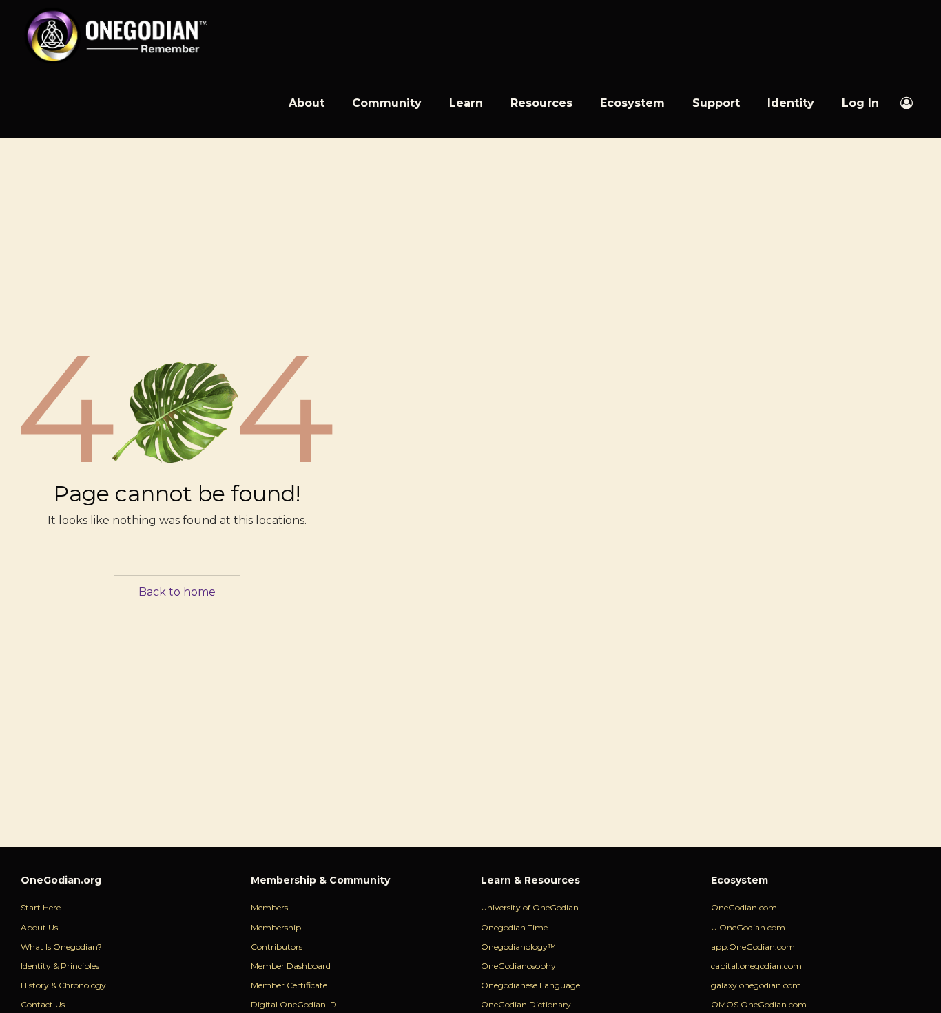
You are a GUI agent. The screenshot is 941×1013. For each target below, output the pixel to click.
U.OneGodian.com (748, 927)
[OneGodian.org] (115, 34)
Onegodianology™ (518, 946)
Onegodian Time (514, 927)
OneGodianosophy (518, 966)
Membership (276, 927)
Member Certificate (289, 985)
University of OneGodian (530, 907)
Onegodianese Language (530, 985)
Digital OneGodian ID (294, 1004)
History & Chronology (63, 985)
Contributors (276, 946)
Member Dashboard (291, 966)
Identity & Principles (60, 966)
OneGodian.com (744, 907)
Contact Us (43, 1004)
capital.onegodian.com (756, 966)
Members (269, 907)
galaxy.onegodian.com (756, 985)
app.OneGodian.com (753, 946)
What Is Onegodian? (61, 946)
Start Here (41, 907)
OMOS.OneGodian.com (759, 1004)
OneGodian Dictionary (526, 1004)
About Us (39, 927)
